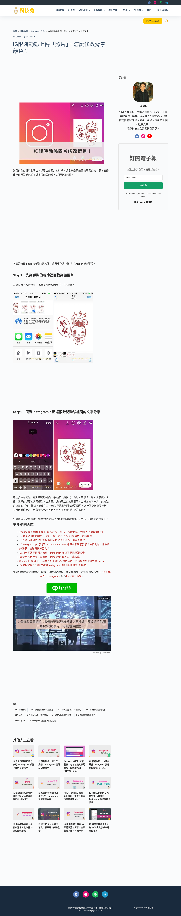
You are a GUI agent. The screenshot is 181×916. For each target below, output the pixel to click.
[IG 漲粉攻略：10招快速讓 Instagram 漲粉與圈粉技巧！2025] (100, 751)
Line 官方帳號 (73, 576)
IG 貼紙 (18, 715)
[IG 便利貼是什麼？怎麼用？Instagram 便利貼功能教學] (49, 751)
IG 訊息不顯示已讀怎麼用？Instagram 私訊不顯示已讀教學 (52, 552)
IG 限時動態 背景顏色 (61, 715)
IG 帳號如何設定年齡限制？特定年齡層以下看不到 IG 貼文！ (23, 796)
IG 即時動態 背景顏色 (95, 710)
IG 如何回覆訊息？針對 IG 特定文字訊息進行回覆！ (99, 827)
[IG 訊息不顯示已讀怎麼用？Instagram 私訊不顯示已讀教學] (23, 751)
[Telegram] (166, 2)
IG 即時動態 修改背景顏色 (41, 710)
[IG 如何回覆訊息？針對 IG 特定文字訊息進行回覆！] (100, 814)
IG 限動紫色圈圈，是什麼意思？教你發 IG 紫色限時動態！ (22, 827)
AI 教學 (71, 10)
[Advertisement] (62, 76)
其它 (149, 10)
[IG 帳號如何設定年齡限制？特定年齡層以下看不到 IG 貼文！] (23, 783)
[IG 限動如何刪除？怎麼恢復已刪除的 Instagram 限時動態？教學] (100, 783)
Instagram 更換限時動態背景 (43, 721)
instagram (20, 721)
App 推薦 (83, 10)
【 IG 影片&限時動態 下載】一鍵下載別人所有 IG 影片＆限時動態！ (56, 536)
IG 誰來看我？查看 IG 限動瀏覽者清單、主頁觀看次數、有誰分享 (74, 827)
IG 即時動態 (20, 710)
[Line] (161, 2)
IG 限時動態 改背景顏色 (37, 715)
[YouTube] (149, 136)
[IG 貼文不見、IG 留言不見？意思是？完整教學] (49, 814)
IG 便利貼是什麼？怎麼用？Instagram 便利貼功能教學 (49, 556)
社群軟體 (98, 10)
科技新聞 (60, 10)
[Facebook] (149, 2)
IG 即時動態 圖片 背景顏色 (69, 710)
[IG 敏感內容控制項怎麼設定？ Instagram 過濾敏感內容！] (49, 783)
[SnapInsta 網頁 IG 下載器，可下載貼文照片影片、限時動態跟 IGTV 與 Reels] (74, 751)
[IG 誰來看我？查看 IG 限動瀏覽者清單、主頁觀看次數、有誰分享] (74, 814)
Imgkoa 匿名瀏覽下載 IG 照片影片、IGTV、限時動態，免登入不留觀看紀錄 (61, 531)
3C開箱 (137, 10)
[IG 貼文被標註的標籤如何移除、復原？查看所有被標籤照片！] (74, 783)
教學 (125, 10)
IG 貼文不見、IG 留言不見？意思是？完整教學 (49, 827)
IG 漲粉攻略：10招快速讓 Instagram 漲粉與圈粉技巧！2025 (53, 565)
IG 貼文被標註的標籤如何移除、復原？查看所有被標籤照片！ (74, 796)
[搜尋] (166, 21)
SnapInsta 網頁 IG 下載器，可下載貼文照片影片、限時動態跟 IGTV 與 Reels (61, 561)
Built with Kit (143, 202)
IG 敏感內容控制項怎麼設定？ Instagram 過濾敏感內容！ (48, 796)
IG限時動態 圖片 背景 (85, 715)
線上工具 (113, 10)
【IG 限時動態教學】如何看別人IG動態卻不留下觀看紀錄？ (52, 540)
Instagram (53, 576)
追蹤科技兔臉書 (153, 21)
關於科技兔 (162, 10)
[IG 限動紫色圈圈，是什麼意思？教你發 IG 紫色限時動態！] (23, 814)
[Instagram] (155, 2)
